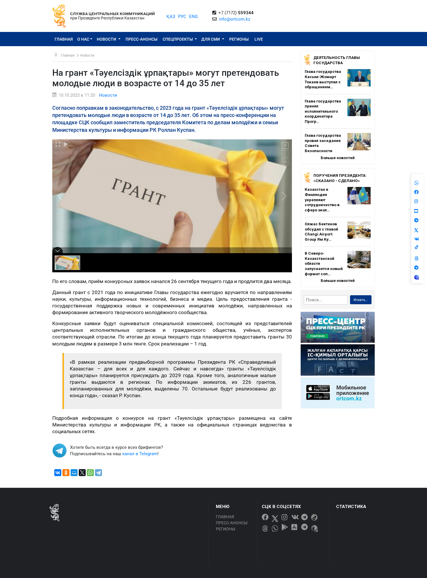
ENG (193, 16)
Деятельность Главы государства (336, 60)
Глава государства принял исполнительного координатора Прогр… (323, 111)
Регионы (239, 39)
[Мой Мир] (74, 472)
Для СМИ (211, 39)
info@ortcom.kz (234, 19)
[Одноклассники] (65, 472)
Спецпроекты (178, 39)
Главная (64, 39)
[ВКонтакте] (57, 472)
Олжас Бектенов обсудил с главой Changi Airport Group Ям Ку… (321, 232)
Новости (107, 39)
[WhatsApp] (90, 472)
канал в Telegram (139, 453)
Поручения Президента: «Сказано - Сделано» (340, 178)
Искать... (361, 300)
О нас (83, 39)
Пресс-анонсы (141, 39)
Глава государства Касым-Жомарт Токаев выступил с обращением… (323, 79)
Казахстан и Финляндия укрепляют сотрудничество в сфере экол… (322, 199)
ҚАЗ (170, 16)
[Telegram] (98, 472)
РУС (182, 16)
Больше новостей (338, 157)
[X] (82, 472)
